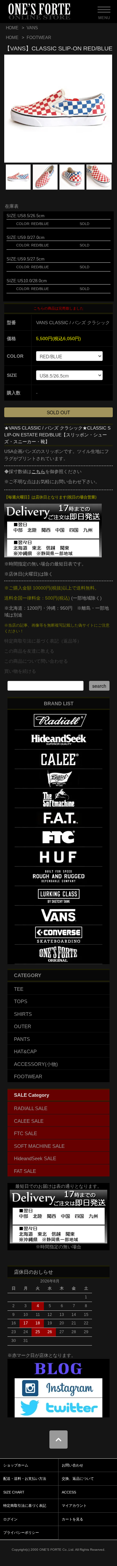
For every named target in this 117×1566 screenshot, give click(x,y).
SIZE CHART (13, 1492)
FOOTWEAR (39, 37)
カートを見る (72, 1519)
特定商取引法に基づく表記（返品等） (43, 641)
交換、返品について (78, 1478)
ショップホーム (15, 1465)
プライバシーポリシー (21, 1532)
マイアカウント (74, 1505)
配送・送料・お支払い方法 (24, 1478)
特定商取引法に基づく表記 (24, 1505)
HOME (12, 27)
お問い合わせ (72, 1465)
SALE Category (31, 1095)
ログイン (10, 1519)
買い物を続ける (20, 671)
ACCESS (69, 1492)
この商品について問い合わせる (36, 661)
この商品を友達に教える (29, 651)
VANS (32, 27)
